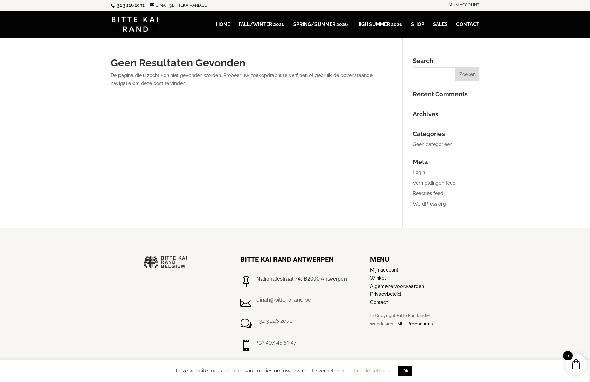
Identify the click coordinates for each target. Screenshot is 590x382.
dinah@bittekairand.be (283, 300)
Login (419, 172)
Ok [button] (405, 370)
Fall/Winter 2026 (262, 24)
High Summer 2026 (379, 24)
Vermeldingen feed (434, 183)
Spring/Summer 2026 (320, 24)
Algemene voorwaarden (397, 286)
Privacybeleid (385, 294)
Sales (440, 24)
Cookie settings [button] (372, 371)
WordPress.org (429, 204)
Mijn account (464, 5)
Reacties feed (428, 193)
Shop (417, 24)
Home (223, 24)
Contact (467, 24)
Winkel (378, 278)
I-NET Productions (413, 323)
